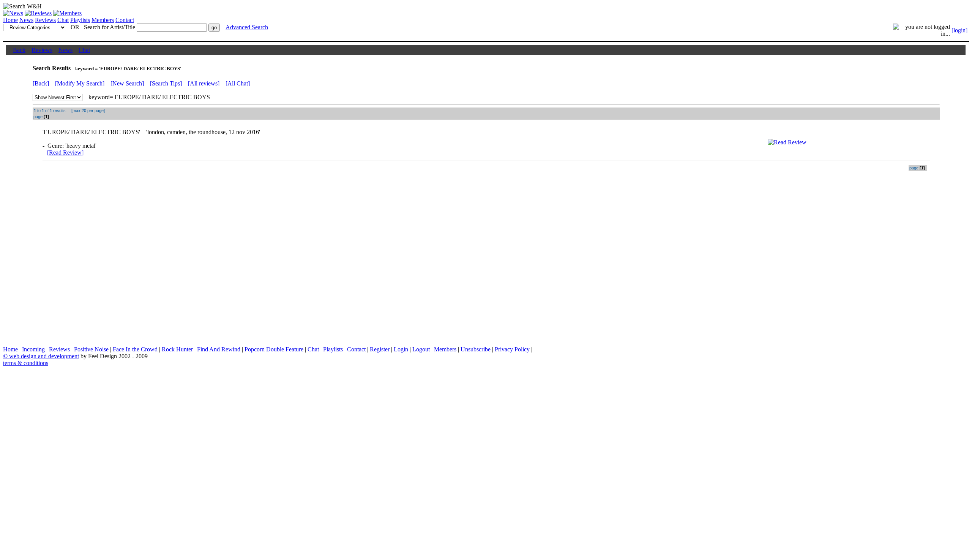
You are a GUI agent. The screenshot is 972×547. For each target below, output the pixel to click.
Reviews (45, 20)
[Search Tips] (166, 83)
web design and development (44, 356)
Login (401, 349)
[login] (959, 30)
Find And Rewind (218, 349)
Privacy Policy (512, 349)
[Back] (41, 83)
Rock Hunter (177, 349)
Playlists (80, 20)
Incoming (33, 349)
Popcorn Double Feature (274, 349)
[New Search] (127, 83)
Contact (124, 20)
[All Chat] (238, 83)
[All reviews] (203, 83)
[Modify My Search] (79, 83)
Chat (63, 20)
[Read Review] (65, 152)
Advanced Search (247, 27)
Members (103, 20)
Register (380, 349)
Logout (421, 349)
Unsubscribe (476, 349)
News (26, 20)
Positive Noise (91, 349)
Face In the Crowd (135, 349)
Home (10, 20)
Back (19, 50)
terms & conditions (25, 363)
